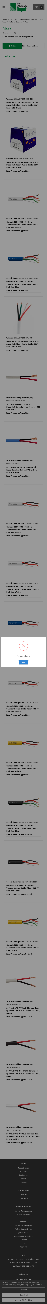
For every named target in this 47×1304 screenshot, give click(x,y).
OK (23, 662)
